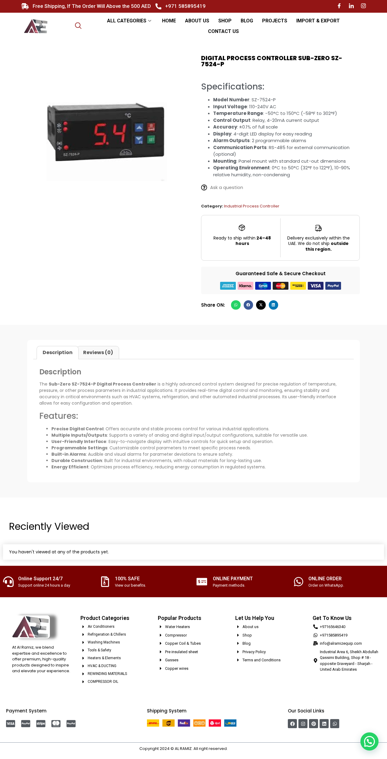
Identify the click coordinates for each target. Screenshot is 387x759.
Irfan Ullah (238, 748)
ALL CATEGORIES (126, 21)
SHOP (225, 21)
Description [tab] (58, 352)
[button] (236, 305)
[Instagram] (363, 6)
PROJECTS (274, 21)
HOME (169, 21)
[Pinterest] (313, 723)
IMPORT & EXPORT (318, 21)
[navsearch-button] (78, 26)
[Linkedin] (324, 723)
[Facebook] (339, 6)
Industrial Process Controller (251, 206)
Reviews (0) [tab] (98, 352)
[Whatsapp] (334, 723)
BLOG (247, 21)
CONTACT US (223, 31)
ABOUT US (197, 21)
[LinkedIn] (351, 6)
